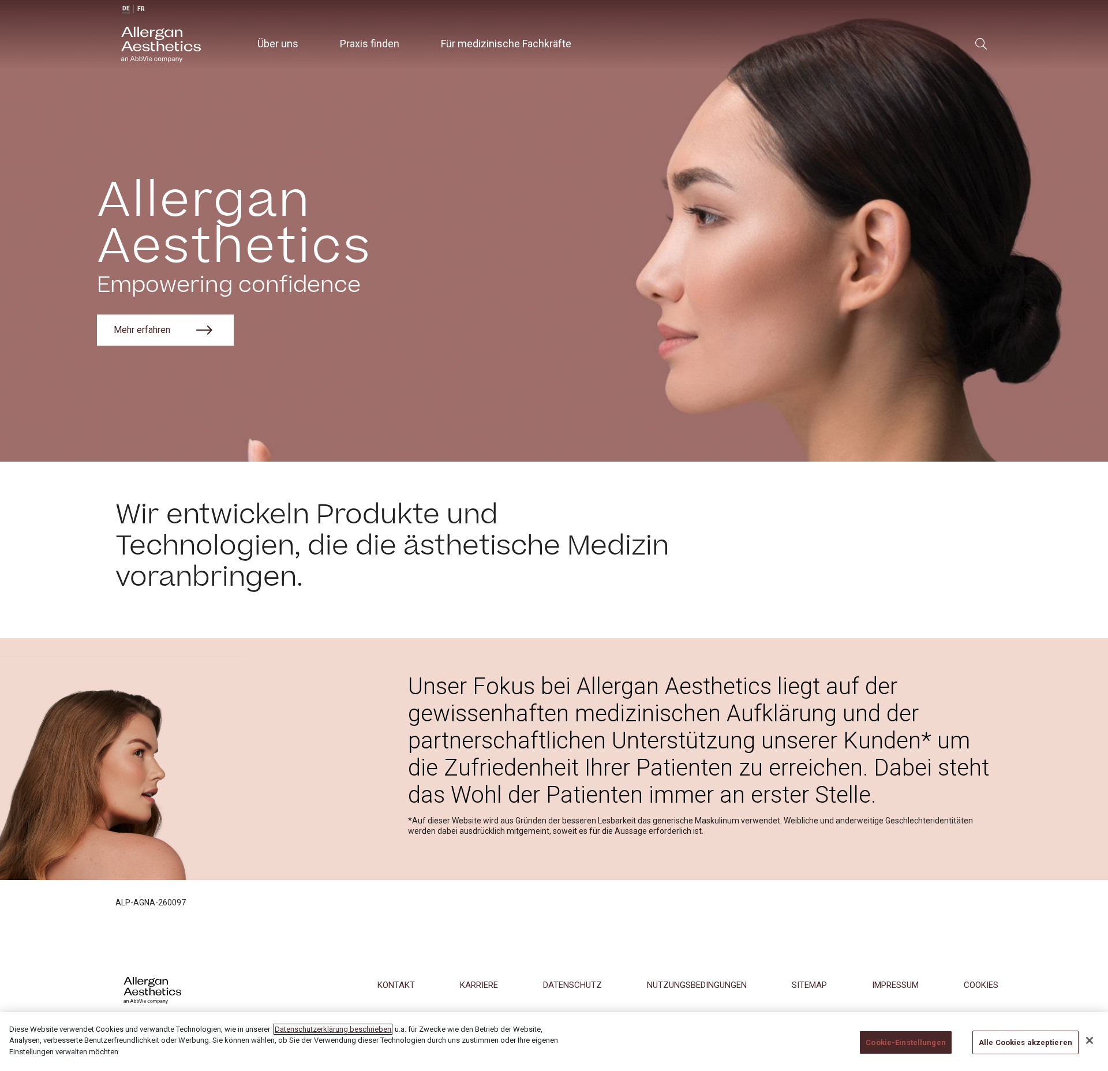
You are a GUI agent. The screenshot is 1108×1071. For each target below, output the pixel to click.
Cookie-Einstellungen (906, 1042)
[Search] (981, 44)
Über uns (277, 44)
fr (141, 9)
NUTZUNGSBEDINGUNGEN (697, 985)
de (126, 8)
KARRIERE (479, 985)
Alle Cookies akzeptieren (1025, 1042)
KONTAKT (396, 985)
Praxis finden (369, 44)
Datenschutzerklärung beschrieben (333, 1029)
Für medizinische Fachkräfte (506, 44)
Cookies (981, 985)
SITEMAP (809, 985)
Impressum (895, 985)
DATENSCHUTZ (572, 985)
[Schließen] (1089, 1040)
